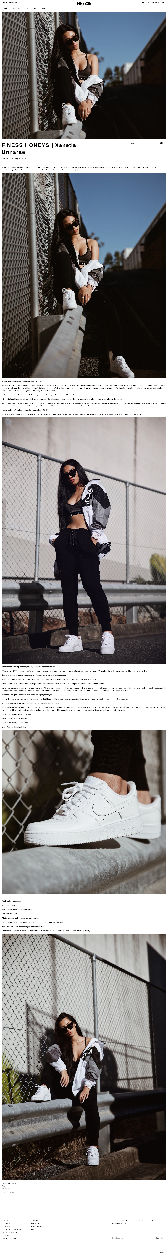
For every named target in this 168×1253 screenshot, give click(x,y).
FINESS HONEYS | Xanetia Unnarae (31, 8)
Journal (12, 8)
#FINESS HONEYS (9, 1193)
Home (5, 8)
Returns (7, 1227)
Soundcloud (36, 1227)
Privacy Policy (10, 1233)
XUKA (104, 414)
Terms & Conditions (12, 1230)
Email (32, 1230)
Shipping (7, 1224)
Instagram (5, 1189)
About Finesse (10, 1239)
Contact (7, 1236)
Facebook (35, 1224)
